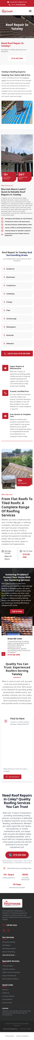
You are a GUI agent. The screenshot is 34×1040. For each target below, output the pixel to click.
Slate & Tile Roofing (8, 952)
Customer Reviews (8, 996)
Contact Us (5, 993)
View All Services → (9, 955)
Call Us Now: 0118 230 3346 (19, 353)
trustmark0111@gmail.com (18, 2)
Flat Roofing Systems (9, 948)
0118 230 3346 (20, 5)
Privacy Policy (9, 1036)
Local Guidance (7, 999)
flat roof (17, 522)
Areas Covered (7, 1003)
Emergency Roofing (8, 942)
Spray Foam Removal (9, 975)
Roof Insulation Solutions (10, 979)
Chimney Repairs (7, 966)
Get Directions (14, 777)
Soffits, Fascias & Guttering (11, 972)
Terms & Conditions (22, 1036)
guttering (8, 584)
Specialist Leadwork (8, 969)
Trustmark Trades (25, 1029)
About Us (5, 990)
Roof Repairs (6, 945)
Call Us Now (17, 611)
